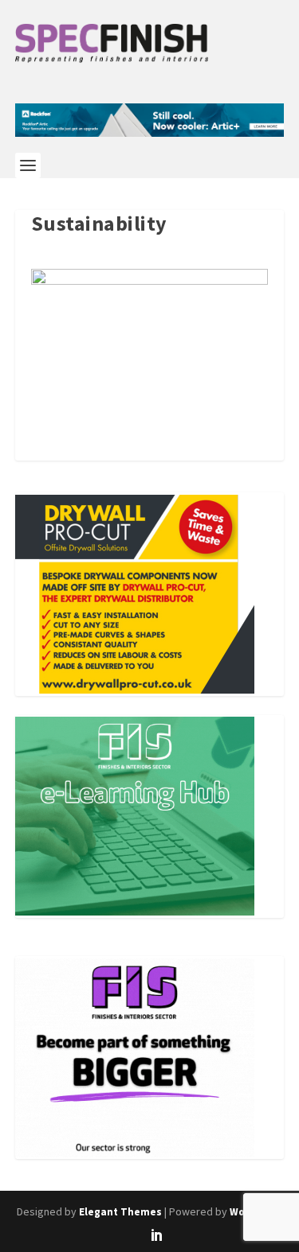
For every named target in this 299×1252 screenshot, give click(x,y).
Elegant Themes (120, 1212)
